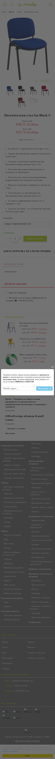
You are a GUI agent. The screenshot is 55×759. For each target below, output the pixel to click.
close (52, 367)
